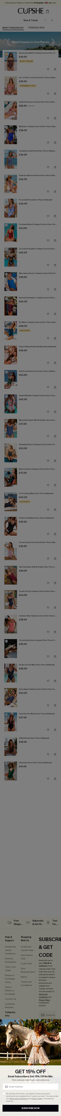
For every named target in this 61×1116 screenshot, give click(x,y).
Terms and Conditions (18, 1098)
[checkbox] (4, 1093)
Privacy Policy (37, 1098)
